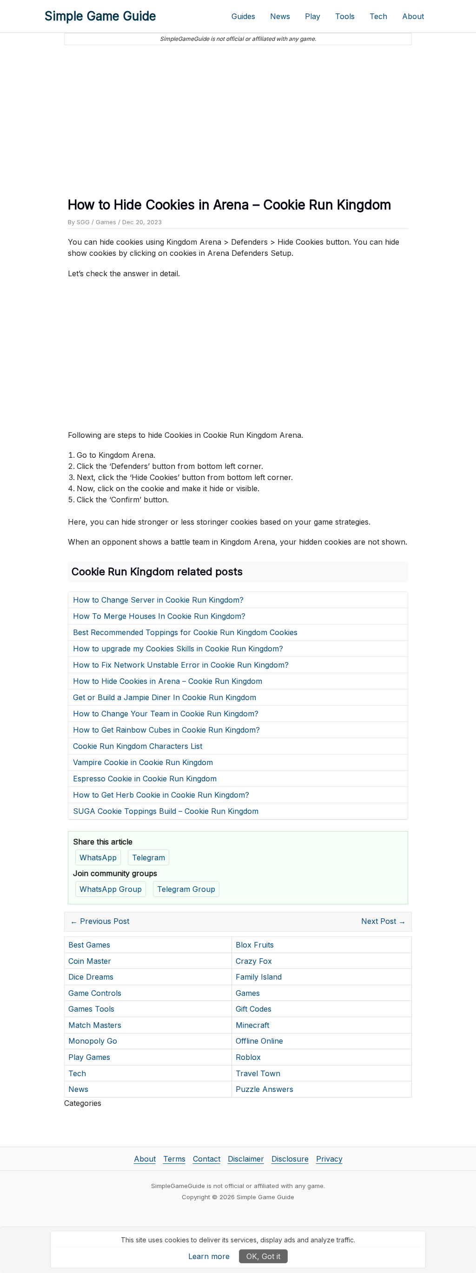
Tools (345, 16)
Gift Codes (253, 1008)
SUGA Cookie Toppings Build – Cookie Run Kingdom (165, 811)
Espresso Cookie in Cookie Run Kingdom (145, 778)
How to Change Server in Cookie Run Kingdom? (158, 599)
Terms (174, 1158)
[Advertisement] (238, 117)
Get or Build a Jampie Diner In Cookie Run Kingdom (164, 697)
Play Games (89, 1057)
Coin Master (89, 961)
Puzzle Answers (264, 1089)
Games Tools (91, 1008)
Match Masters (94, 1025)
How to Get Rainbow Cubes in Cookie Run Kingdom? (166, 729)
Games (106, 222)
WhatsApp (98, 857)
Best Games (89, 944)
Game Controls (94, 993)
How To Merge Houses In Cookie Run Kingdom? (159, 616)
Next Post (383, 921)
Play (312, 16)
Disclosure (290, 1158)
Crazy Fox (254, 961)
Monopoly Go (92, 1041)
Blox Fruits (255, 944)
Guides (243, 16)
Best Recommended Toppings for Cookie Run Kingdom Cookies (185, 632)
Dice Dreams (90, 976)
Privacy (329, 1158)
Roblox (248, 1057)
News (280, 16)
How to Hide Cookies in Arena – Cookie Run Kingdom (167, 681)
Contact (206, 1158)
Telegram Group (186, 889)
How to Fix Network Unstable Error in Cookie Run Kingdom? (181, 664)
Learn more (209, 1256)
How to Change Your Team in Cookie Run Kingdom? (165, 713)
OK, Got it (263, 1256)
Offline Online (259, 1041)
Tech (378, 16)
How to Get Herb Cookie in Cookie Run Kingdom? (161, 794)
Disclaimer (246, 1158)
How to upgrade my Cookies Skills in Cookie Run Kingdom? (178, 648)
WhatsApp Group (110, 889)
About (413, 16)
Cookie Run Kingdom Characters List (137, 746)
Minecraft (252, 1025)
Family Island (259, 976)
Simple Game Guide (100, 16)
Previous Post (99, 921)
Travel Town (258, 1073)
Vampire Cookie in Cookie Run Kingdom (143, 762)
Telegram (148, 857)
